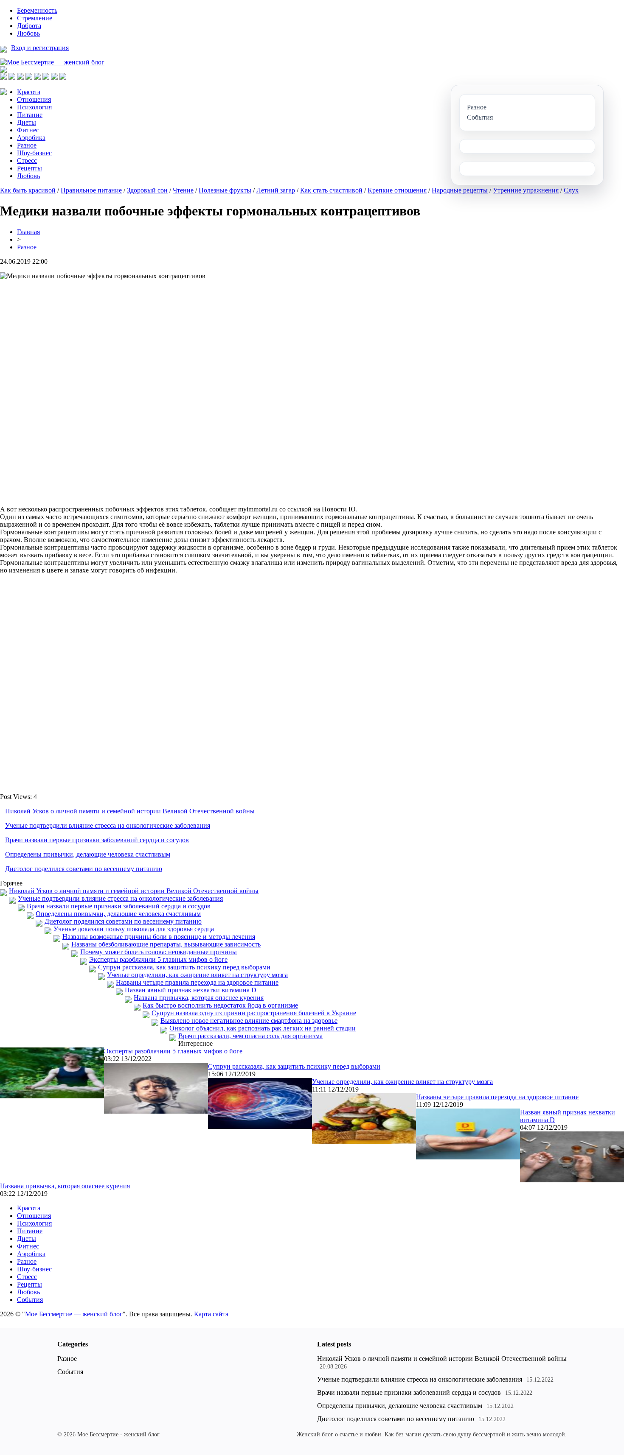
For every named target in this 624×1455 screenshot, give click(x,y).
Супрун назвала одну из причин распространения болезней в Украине (254, 1013)
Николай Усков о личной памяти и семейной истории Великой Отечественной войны (130, 811)
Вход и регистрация (40, 47)
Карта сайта (211, 1314)
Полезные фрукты (225, 190)
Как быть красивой (28, 190)
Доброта (29, 25)
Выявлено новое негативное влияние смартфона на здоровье (248, 1020)
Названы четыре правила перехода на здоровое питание (197, 982)
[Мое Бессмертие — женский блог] (52, 62)
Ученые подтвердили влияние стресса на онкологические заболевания (107, 825)
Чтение (183, 190)
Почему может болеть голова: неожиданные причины (158, 951)
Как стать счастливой (331, 190)
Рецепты (29, 168)
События (30, 1299)
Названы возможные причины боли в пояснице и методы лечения (158, 936)
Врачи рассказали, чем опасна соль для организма (250, 1035)
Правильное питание (91, 190)
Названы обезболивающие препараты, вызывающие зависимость (166, 944)
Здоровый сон (147, 190)
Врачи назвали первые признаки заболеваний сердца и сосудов (97, 839)
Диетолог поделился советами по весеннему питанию (83, 868)
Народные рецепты (460, 190)
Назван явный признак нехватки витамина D (190, 990)
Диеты (26, 122)
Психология (34, 107)
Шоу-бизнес (34, 152)
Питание (29, 114)
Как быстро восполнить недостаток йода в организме (220, 1005)
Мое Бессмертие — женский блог (74, 1314)
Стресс (27, 160)
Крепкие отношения (397, 190)
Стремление (34, 18)
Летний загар (275, 190)
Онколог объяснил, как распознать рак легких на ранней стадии (262, 1028)
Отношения (34, 99)
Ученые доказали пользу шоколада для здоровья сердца (133, 929)
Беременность (37, 10)
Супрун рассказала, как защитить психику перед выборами (184, 967)
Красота (28, 91)
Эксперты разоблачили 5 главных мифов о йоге (158, 959)
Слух (571, 190)
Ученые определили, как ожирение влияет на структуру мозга (197, 974)
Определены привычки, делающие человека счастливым (87, 854)
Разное (27, 145)
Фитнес (28, 130)
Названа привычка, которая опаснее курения (199, 997)
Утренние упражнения (526, 190)
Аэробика (31, 137)
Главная (28, 231)
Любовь (28, 33)
